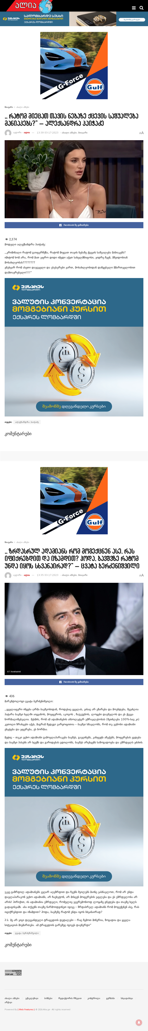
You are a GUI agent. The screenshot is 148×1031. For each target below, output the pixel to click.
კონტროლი (93, 998)
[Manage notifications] (139, 1022)
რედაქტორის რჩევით (70, 998)
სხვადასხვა (127, 998)
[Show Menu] (134, 8)
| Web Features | (26, 1009)
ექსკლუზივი (31, 998)
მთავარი (9, 107)
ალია (27, 132)
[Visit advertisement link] (74, 68)
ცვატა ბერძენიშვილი (27, 933)
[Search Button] (141, 8)
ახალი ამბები (22, 107)
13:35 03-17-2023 (47, 575)
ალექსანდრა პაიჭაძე (27, 422)
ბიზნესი (48, 998)
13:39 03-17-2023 (47, 132)
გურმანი (110, 998)
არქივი (8, 1002)
